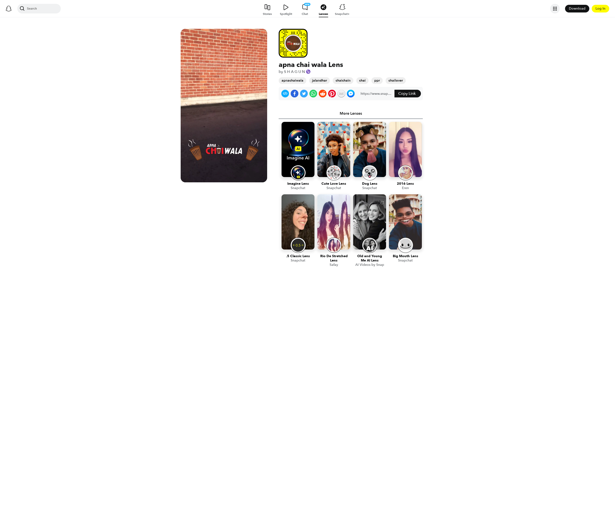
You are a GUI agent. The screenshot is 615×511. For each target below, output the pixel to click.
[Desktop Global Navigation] (8, 8)
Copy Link (407, 93)
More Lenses (351, 113)
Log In (600, 8)
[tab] (351, 113)
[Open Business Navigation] (555, 8)
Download (577, 8)
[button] (285, 93)
